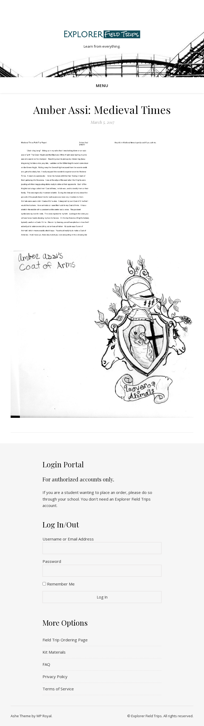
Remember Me (60, 584)
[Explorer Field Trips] (102, 34)
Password (51, 561)
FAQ (46, 664)
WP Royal (44, 715)
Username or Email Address (68, 539)
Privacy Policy (54, 676)
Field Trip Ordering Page (65, 639)
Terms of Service (58, 688)
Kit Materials (54, 652)
